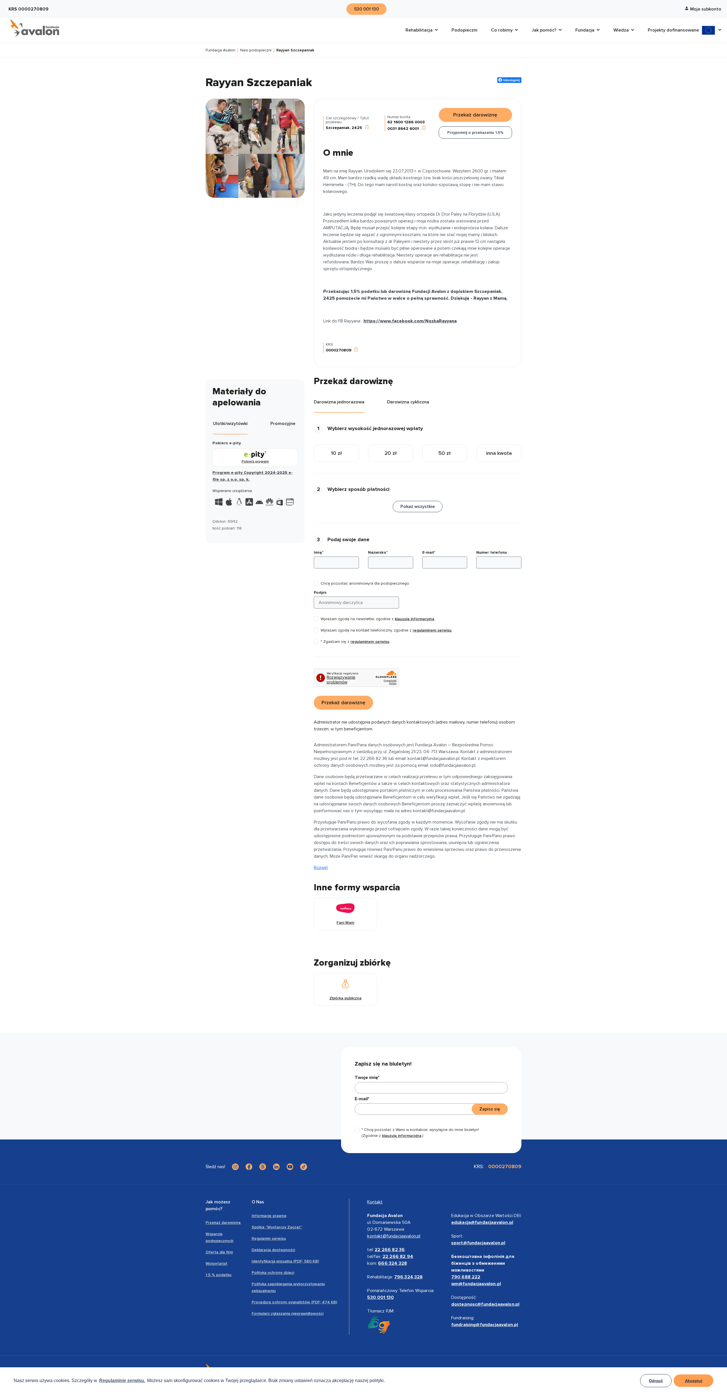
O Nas (258, 1202)
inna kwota (499, 453)
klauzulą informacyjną (414, 618)
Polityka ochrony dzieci (273, 1272)
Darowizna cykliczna (408, 402)
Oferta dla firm (219, 1252)
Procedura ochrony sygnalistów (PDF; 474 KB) (294, 1302)
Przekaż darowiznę (223, 1222)
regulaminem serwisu (432, 630)
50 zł (444, 453)
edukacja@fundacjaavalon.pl (482, 1222)
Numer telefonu (491, 552)
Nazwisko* (378, 552)
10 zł (336, 453)
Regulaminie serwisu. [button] (122, 1380)
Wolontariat (216, 1263)
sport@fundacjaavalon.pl (478, 1243)
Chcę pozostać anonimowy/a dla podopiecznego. (365, 583)
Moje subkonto (705, 9)
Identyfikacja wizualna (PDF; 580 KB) (285, 1261)
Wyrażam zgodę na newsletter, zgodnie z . (378, 618)
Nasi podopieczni (255, 50)
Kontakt (375, 1202)
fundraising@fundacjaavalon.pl (484, 1325)
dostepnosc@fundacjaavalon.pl (485, 1304)
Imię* (318, 552)
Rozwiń (321, 867)
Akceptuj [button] (693, 1380)
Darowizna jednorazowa (339, 402)
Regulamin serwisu (269, 1238)
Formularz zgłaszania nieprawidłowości (287, 1313)
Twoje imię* (367, 1077)
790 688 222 (466, 1277)
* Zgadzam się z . (355, 641)
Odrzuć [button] (656, 1380)
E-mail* (428, 552)
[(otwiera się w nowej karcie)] (235, 1166)
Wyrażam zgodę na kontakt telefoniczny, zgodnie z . (386, 630)
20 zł (391, 453)
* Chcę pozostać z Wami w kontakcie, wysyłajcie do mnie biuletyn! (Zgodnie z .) (420, 1132)
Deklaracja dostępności (273, 1249)
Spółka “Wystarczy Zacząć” (277, 1227)
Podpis (320, 592)
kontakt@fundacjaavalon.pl (393, 1236)
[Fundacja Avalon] (34, 28)
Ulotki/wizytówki (230, 423)
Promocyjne (282, 423)
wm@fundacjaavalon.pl (476, 1284)
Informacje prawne (269, 1215)
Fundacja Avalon (220, 50)
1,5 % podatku (218, 1274)
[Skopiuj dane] (367, 128)
